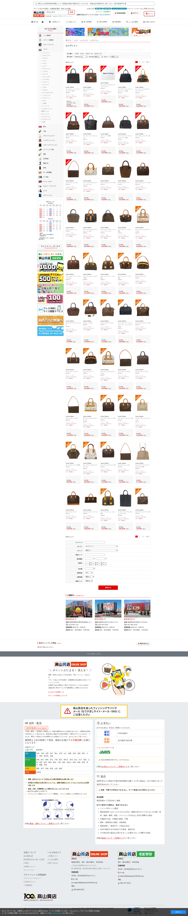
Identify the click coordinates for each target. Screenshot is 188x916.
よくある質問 (133, 22)
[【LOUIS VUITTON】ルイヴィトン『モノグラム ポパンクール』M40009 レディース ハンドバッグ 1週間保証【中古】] (90, 490)
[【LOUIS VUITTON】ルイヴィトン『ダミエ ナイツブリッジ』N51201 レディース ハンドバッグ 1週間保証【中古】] (73, 114)
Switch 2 (55, 16)
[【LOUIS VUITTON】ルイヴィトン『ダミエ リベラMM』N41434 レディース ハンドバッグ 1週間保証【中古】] (108, 114)
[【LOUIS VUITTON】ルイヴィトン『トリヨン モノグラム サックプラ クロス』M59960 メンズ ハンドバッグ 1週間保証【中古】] (125, 490)
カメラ (45, 190)
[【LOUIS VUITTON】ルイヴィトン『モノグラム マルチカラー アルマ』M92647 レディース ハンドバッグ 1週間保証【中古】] (142, 208)
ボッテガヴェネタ (47, 92)
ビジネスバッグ (45, 119)
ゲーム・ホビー (47, 181)
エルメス (45, 58)
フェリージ (45, 82)
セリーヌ (45, 74)
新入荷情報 (87, 22)
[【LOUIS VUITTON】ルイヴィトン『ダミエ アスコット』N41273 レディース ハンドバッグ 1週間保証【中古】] (90, 67)
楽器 (44, 154)
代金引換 (107, 8)
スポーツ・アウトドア (49, 186)
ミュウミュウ (46, 95)
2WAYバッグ (45, 111)
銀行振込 (99, 8)
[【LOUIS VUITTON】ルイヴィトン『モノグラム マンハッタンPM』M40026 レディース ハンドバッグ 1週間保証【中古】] (108, 255)
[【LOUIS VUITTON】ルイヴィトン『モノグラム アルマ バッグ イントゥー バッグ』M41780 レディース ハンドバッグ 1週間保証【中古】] (108, 208)
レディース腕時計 (48, 40)
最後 (147, 62)
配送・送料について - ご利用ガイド (44, 823)
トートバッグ (45, 106)
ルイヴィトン (94, 40)
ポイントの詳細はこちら (56, 695)
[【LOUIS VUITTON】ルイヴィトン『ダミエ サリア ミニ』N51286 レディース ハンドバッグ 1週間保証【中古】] (73, 208)
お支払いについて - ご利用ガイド (115, 766)
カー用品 (45, 177)
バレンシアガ (46, 76)
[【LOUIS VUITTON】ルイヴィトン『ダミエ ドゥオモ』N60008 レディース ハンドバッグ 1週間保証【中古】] (90, 301)
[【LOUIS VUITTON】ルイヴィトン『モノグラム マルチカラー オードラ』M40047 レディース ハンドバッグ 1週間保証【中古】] (90, 443)
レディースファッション (50, 145)
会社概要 (27, 856)
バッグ (76, 40)
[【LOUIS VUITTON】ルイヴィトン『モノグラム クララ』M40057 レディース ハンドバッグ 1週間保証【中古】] (142, 255)
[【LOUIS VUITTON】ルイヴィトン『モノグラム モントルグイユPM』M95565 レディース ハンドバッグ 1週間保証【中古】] (90, 255)
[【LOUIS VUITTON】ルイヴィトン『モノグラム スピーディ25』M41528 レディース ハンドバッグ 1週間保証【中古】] (142, 114)
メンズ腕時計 (47, 35)
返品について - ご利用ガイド (113, 838)
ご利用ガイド (56, 22)
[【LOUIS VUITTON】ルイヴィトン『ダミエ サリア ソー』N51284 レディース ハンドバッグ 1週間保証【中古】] (125, 161)
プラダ (44, 87)
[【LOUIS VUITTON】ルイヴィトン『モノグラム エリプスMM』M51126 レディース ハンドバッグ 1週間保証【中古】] (73, 443)
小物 (44, 131)
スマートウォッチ (48, 44)
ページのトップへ (94, 654)
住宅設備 (45, 158)
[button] (70, 32)
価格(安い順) (89, 53)
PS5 (60, 16)
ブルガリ (45, 90)
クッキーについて (57, 913)
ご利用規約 (28, 885)
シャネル (45, 71)
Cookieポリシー (30, 882)
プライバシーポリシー (32, 878)
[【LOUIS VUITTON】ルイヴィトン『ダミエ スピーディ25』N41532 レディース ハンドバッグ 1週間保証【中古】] (108, 301)
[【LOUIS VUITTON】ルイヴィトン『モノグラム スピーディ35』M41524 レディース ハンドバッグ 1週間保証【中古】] (108, 161)
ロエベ (44, 100)
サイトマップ (29, 870)
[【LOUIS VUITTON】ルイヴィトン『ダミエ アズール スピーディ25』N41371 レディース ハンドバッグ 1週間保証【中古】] (142, 397)
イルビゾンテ (46, 55)
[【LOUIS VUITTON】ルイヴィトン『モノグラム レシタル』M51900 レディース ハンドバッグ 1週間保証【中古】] (73, 161)
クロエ (44, 63)
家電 (44, 168)
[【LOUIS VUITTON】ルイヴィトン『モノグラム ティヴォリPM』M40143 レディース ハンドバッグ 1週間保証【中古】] (125, 208)
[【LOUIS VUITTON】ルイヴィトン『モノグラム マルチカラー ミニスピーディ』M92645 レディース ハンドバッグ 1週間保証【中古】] (90, 161)
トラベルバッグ (45, 116)
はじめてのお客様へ (55, 692)
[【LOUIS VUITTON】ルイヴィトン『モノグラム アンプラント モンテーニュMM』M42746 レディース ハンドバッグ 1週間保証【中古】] (125, 67)
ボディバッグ (45, 114)
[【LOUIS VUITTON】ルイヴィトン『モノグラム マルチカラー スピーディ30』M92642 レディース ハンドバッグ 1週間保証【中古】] (90, 208)
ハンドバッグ (84, 40)
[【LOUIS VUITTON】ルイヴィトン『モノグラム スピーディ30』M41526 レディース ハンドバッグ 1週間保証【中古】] (142, 161)
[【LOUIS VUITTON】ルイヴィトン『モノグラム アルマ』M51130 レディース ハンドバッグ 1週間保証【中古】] (73, 490)
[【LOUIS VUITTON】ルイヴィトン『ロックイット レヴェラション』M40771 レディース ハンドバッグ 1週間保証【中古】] (90, 114)
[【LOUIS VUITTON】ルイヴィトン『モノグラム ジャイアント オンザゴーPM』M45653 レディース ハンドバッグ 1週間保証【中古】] (73, 67)
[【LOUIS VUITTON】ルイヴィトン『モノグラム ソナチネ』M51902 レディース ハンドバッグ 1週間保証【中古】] (73, 350)
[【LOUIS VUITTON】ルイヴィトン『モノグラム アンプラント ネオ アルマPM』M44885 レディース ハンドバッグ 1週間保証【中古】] (142, 443)
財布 (44, 126)
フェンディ (45, 84)
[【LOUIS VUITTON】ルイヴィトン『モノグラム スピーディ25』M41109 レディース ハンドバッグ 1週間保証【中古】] (125, 397)
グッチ (44, 61)
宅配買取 (118, 22)
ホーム (69, 40)
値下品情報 (103, 22)
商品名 (82, 53)
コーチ (44, 66)
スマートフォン (47, 195)
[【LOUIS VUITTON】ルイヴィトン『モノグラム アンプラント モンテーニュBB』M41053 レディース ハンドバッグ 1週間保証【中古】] (125, 114)
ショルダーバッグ (46, 108)
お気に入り (72, 22)
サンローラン (46, 69)
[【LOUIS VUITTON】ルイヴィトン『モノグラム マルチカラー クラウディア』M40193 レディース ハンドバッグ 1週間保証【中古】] (108, 67)
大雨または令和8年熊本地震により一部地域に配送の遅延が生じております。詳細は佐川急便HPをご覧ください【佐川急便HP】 (80, 3)
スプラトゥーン (67, 16)
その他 (44, 103)
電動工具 (45, 163)
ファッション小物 (48, 149)
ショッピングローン (119, 8)
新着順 (77, 53)
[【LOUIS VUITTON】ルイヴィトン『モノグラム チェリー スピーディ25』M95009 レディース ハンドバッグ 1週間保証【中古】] (73, 255)
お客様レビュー (30, 866)
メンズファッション (49, 140)
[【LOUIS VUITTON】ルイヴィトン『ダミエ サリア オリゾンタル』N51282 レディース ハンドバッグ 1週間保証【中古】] (73, 301)
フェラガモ (45, 79)
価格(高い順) (98, 53)
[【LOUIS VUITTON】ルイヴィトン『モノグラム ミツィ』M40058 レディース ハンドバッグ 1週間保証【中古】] (90, 350)
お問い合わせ (150, 22)
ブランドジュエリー (49, 136)
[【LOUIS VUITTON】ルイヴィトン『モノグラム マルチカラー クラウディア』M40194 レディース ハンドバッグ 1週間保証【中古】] (142, 67)
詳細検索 (48, 16)
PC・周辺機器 (47, 172)
